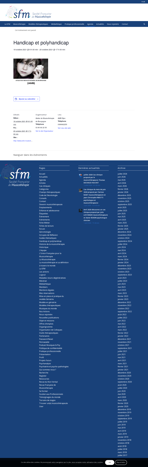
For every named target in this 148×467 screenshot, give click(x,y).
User (41, 406)
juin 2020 (122, 391)
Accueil (42, 174)
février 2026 (123, 189)
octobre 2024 (123, 238)
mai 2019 (121, 427)
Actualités (43, 177)
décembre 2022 (124, 302)
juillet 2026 (122, 174)
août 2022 (122, 314)
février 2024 (123, 259)
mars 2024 (122, 256)
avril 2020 (122, 397)
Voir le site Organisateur (44, 131)
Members (43, 287)
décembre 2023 (124, 265)
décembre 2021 (124, 339)
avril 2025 (122, 219)
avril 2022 (122, 327)
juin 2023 (122, 284)
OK (110, 462)
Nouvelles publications (49, 317)
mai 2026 (121, 180)
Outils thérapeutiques (48, 333)
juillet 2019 (122, 421)
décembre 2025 (124, 195)
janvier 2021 (123, 369)
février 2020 (123, 403)
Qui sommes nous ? (47, 369)
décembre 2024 (124, 232)
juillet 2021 (122, 351)
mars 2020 (122, 400)
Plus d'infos (121, 462)
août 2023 (122, 278)
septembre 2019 (125, 418)
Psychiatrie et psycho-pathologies (54, 366)
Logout (42, 274)
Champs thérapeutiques (49, 192)
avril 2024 (122, 253)
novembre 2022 (124, 305)
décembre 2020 (124, 372)
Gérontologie (45, 232)
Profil (143, 2)
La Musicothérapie (47, 259)
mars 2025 (122, 222)
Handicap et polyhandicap (50, 241)
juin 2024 (122, 247)
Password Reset (46, 339)
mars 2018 (122, 452)
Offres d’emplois (46, 323)
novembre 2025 (124, 198)
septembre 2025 (125, 204)
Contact (42, 201)
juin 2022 (122, 320)
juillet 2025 (122, 210)
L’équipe (42, 250)
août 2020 (122, 385)
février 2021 (123, 366)
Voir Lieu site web (64, 128)
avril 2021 (122, 360)
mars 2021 (122, 363)
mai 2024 (121, 250)
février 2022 (123, 333)
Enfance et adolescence (49, 210)
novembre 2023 (124, 268)
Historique (43, 247)
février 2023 (123, 296)
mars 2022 (122, 330)
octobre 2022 (123, 308)
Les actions (44, 271)
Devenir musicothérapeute (50, 204)
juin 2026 (122, 177)
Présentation (45, 354)
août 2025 (122, 207)
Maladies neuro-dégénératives (52, 278)
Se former (43, 391)
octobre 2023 (123, 271)
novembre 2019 (124, 412)
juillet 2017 (122, 455)
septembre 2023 (125, 274)
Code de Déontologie (48, 195)
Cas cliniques (44, 186)
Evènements (44, 219)
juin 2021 (122, 354)
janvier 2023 (123, 299)
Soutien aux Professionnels (51, 394)
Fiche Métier (44, 222)
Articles (42, 183)
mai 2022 (121, 323)
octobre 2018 (123, 443)
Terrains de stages (47, 400)
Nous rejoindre (45, 314)
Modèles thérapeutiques (49, 305)
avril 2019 (122, 431)
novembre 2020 (124, 376)
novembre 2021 (124, 342)
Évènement (44, 216)
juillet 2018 (122, 449)
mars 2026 (122, 186)
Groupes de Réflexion (48, 235)
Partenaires (44, 336)
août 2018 (122, 446)
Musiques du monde (48, 308)
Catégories (44, 189)
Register (42, 376)
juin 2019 (122, 424)
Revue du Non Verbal (48, 382)
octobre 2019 (123, 415)
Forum (42, 229)
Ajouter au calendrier (27, 99)
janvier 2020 (123, 406)
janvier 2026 (123, 192)
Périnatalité (44, 342)
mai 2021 (121, 357)
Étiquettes (43, 213)
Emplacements (45, 207)
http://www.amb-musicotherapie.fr (25, 141)
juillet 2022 (122, 317)
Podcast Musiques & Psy (49, 345)
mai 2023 (121, 287)
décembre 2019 (124, 409)
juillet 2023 (122, 281)
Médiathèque (45, 284)
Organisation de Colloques (50, 330)
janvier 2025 (123, 229)
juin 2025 (122, 213)
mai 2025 (121, 216)
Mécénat (43, 281)
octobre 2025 (123, 201)
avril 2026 (122, 183)
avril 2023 (122, 290)
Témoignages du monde (49, 397)
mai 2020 (121, 394)
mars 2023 (122, 293)
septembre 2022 (125, 311)
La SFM (42, 268)
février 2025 (123, 226)
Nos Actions (44, 311)
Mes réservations (46, 293)
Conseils (42, 198)
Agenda (42, 180)
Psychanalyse (45, 363)
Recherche (43, 372)
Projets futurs (45, 360)
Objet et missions (46, 320)
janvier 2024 (123, 262)
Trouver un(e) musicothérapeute (53, 403)
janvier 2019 (123, 437)
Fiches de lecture (46, 226)
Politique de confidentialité (50, 348)
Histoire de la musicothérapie (52, 244)
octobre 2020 (123, 379)
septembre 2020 (125, 382)
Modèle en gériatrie (47, 302)
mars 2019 (122, 434)
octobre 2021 (123, 345)
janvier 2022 (123, 336)
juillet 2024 (122, 244)
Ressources (44, 379)
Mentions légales (46, 290)
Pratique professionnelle (50, 351)
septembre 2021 (125, 348)
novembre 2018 (124, 440)
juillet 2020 (122, 388)
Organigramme (45, 327)
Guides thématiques (47, 238)
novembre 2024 (124, 235)
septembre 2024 (125, 241)
